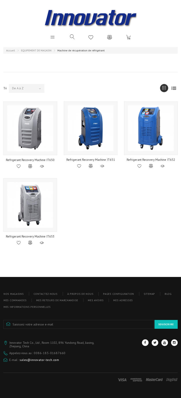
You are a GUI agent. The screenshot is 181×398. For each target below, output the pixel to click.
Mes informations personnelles (27, 306)
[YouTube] (164, 342)
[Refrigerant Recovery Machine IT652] (150, 128)
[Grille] (164, 88)
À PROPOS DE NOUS (80, 293)
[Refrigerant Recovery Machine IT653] (30, 205)
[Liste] (174, 88)
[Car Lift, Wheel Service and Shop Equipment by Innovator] (90, 17)
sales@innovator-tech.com (39, 360)
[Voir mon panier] (128, 37)
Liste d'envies (91, 37)
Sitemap (149, 293)
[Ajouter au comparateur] (30, 166)
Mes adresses (123, 300)
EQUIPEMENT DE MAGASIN (36, 50)
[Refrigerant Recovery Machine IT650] (30, 128)
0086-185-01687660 (50, 353)
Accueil (10, 50)
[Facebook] (145, 342)
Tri (5, 88)
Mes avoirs (96, 300)
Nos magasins (14, 293)
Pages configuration (118, 293)
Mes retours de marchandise (57, 300)
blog (168, 293)
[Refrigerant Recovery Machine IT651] (90, 128)
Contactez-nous (46, 293)
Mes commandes (15, 300)
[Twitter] (155, 342)
